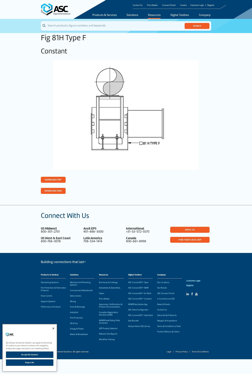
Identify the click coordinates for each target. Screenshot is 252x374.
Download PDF (53, 179)
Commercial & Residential (81, 290)
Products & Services (104, 15)
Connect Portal (169, 5)
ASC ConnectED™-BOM (138, 288)
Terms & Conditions (200, 351)
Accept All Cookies (29, 354)
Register (210, 5)
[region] (29, 348)
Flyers (101, 293)
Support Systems (48, 301)
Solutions (132, 15)
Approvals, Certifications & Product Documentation (110, 305)
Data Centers (75, 296)
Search (197, 26)
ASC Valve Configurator (138, 309)
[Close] (53, 328)
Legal (169, 351)
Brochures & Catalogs (108, 282)
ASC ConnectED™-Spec (138, 282)
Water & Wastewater (79, 334)
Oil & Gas (74, 323)
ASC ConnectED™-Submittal (140, 315)
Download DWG (53, 190)
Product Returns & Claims (168, 331)
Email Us (190, 229)
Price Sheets (152, 5)
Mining (73, 301)
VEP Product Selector (108, 328)
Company (205, 15)
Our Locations (163, 282)
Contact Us (137, 5)
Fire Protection (76, 318)
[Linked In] (187, 294)
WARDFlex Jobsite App (138, 304)
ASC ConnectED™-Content (140, 299)
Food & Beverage (77, 307)
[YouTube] (196, 294)
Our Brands (162, 288)
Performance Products (51, 307)
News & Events (163, 304)
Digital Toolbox (179, 15)
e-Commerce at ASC (166, 299)
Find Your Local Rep (189, 239)
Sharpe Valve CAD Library (139, 326)
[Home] (57, 9)
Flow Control (46, 296)
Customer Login (197, 5)
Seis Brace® (133, 320)
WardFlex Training (107, 339)
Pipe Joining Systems (50, 282)
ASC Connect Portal (165, 293)
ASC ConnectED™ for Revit (139, 293)
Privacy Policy (182, 351)
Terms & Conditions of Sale (169, 326)
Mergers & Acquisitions (167, 320)
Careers (183, 5)
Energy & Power (77, 329)
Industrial (74, 312)
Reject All (29, 362)
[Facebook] (192, 294)
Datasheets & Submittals (109, 288)
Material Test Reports (108, 334)
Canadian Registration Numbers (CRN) (108, 313)
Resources (154, 15)
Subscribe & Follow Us (167, 315)
